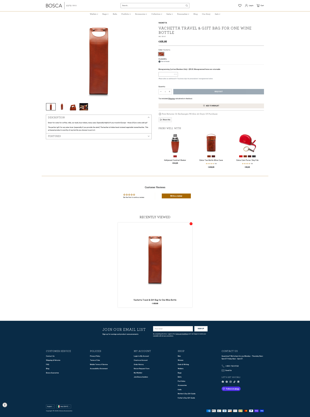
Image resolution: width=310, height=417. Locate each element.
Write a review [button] (176, 196)
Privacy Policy (95, 356)
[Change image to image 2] (62, 106)
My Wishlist (138, 373)
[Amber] (209, 156)
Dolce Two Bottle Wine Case (211, 160)
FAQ (47, 364)
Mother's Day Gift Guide (186, 394)
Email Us (228, 370)
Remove (191, 223)
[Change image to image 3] (73, 106)
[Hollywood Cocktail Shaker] (175, 143)
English (49, 406)
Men (179, 356)
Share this (166, 120)
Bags (180, 373)
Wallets (180, 369)
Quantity (162, 87)
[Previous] (158, 151)
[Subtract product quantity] (161, 91)
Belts (180, 377)
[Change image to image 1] (51, 106)
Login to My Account (141, 356)
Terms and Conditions (181, 334)
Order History (139, 364)
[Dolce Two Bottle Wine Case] (211, 143)
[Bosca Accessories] (61, 5)
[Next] (264, 151)
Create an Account (141, 360)
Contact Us (50, 356)
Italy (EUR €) (64, 406)
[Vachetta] (98, 61)
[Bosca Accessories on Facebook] (222, 382)
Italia (180, 390)
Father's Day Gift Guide (186, 398)
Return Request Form (141, 369)
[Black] (254, 156)
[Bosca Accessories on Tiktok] (234, 382)
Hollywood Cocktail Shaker (175, 160)
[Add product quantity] (169, 91)
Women (180, 360)
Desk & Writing (183, 364)
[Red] (241, 156)
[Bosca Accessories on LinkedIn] (238, 382)
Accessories (182, 385)
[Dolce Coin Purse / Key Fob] (247, 143)
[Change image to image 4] (83, 106)
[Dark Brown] (213, 156)
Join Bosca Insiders (141, 377)
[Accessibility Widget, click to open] (4, 404)
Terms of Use (95, 360)
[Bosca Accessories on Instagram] (230, 382)
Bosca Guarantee (52, 373)
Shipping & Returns (53, 360)
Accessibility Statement (99, 369)
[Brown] (175, 156)
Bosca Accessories (65, 411)
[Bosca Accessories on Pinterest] (226, 382)
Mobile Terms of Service (99, 364)
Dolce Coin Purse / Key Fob (247, 160)
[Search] (186, 5)
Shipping (171, 99)
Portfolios (181, 381)
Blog (47, 369)
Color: (164, 50)
